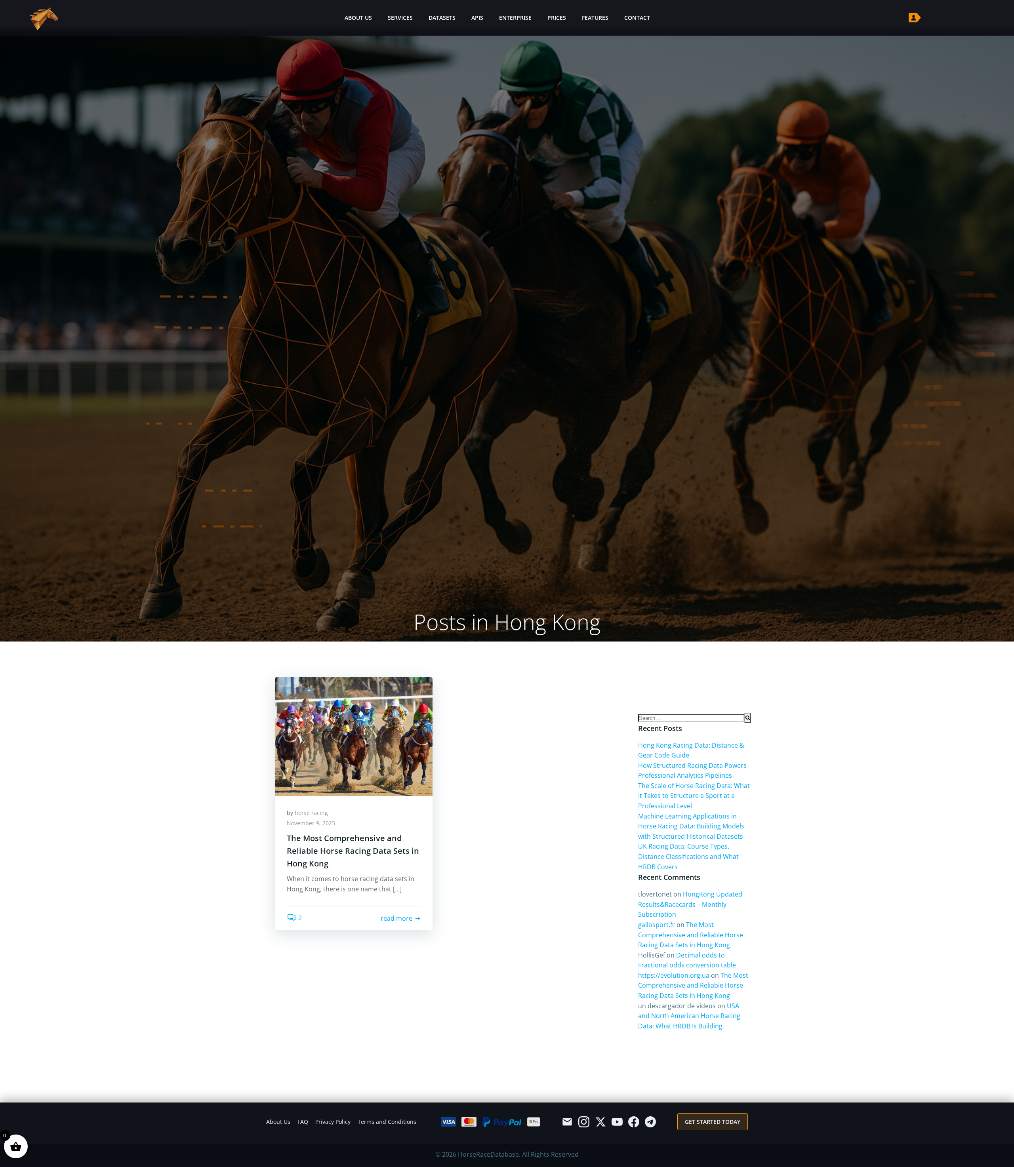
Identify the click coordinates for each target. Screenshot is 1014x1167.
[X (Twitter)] (600, 1121)
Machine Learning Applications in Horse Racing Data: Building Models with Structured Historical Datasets (691, 826)
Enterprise (515, 17)
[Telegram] (650, 1121)
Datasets (442, 17)
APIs (477, 17)
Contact (637, 17)
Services (400, 17)
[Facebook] (633, 1121)
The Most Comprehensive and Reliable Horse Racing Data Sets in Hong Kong (690, 934)
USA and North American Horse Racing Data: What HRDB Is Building (689, 1015)
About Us (358, 17)
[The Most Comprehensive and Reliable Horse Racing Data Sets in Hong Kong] (354, 735)
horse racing (311, 813)
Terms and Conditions (387, 1121)
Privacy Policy (333, 1121)
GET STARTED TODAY (712, 1121)
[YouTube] (617, 1121)
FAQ (302, 1121)
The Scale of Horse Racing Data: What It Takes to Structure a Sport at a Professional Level (694, 795)
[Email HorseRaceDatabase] (567, 1121)
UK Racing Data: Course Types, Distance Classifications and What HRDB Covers (688, 856)
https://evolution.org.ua (673, 975)
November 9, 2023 (311, 823)
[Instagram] (583, 1121)
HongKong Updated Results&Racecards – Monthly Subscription (690, 904)
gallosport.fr (656, 924)
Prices (556, 17)
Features (595, 17)
